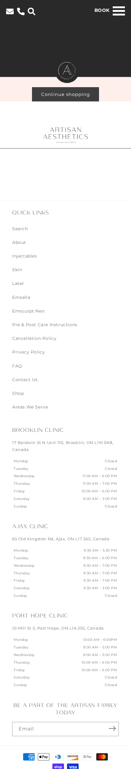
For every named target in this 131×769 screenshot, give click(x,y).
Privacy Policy (28, 352)
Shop (18, 393)
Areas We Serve (30, 407)
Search (20, 228)
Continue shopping (65, 94)
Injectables (24, 256)
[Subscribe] (112, 728)
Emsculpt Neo (28, 311)
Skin (17, 269)
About (19, 242)
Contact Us (25, 379)
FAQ (17, 366)
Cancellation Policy (34, 338)
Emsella (21, 297)
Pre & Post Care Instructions (44, 324)
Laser (18, 283)
